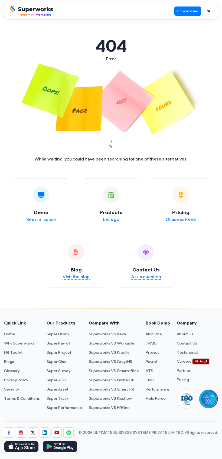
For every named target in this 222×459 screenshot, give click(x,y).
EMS (150, 380)
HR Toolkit (13, 352)
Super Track (57, 398)
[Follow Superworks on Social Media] (68, 432)
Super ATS (56, 380)
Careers (184, 361)
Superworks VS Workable (112, 343)
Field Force (156, 398)
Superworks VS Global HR (112, 380)
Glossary (11, 370)
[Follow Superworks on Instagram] (21, 432)
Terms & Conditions (22, 398)
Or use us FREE (181, 219)
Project (152, 352)
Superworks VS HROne (109, 407)
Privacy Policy (16, 380)
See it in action (41, 219)
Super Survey (58, 370)
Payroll (152, 361)
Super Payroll (58, 343)
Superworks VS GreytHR (110, 361)
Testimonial (187, 352)
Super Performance (64, 407)
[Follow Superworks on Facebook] (9, 432)
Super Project (59, 352)
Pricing (183, 379)
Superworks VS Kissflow (110, 398)
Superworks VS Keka (107, 334)
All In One (154, 334)
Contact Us (187, 343)
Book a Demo (187, 11)
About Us (185, 334)
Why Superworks (19, 343)
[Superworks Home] (30, 14)
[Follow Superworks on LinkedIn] (45, 432)
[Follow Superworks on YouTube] (56, 432)
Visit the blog (76, 276)
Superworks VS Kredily (109, 352)
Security (11, 389)
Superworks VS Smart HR (111, 389)
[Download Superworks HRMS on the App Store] (21, 447)
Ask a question (146, 276)
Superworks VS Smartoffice (114, 370)
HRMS (151, 343)
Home (9, 334)
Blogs (9, 361)
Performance (157, 389)
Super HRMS (58, 334)
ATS (149, 370)
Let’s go (111, 219)
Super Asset (57, 389)
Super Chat (57, 361)
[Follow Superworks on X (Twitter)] (33, 432)
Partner (183, 370)
